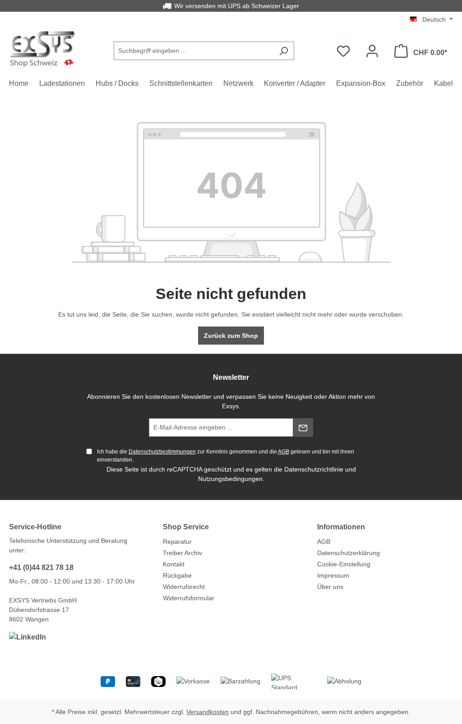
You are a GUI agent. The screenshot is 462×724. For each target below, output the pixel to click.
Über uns (330, 586)
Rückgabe (177, 575)
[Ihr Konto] (372, 51)
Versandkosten (207, 711)
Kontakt (174, 564)
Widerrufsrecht (184, 586)
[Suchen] (283, 51)
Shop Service (186, 527)
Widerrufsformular (188, 598)
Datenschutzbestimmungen (162, 451)
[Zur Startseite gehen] (43, 49)
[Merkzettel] (343, 51)
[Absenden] (303, 427)
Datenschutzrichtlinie (313, 469)
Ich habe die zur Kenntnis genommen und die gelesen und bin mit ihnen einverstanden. (225, 455)
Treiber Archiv (182, 552)
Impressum (333, 575)
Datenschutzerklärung (348, 552)
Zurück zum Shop (231, 335)
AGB (283, 451)
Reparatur (177, 541)
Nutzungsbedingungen (230, 478)
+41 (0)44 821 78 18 (41, 567)
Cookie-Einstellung (343, 564)
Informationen (341, 527)
